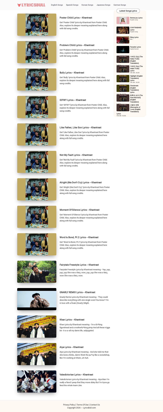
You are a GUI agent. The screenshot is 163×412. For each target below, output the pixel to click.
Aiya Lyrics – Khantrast (71, 347)
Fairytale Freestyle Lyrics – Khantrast (79, 264)
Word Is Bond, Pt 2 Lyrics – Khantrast (79, 237)
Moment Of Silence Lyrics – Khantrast (79, 210)
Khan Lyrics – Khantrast (72, 319)
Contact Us (95, 405)
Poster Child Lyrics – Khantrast (76, 17)
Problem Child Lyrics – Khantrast (77, 45)
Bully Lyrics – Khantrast (72, 72)
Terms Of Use (82, 405)
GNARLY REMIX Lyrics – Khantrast (77, 292)
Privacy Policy (69, 405)
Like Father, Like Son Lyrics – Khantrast (80, 127)
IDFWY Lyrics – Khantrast (73, 100)
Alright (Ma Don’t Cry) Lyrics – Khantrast (81, 182)
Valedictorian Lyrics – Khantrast (76, 374)
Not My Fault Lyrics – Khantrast (76, 155)
